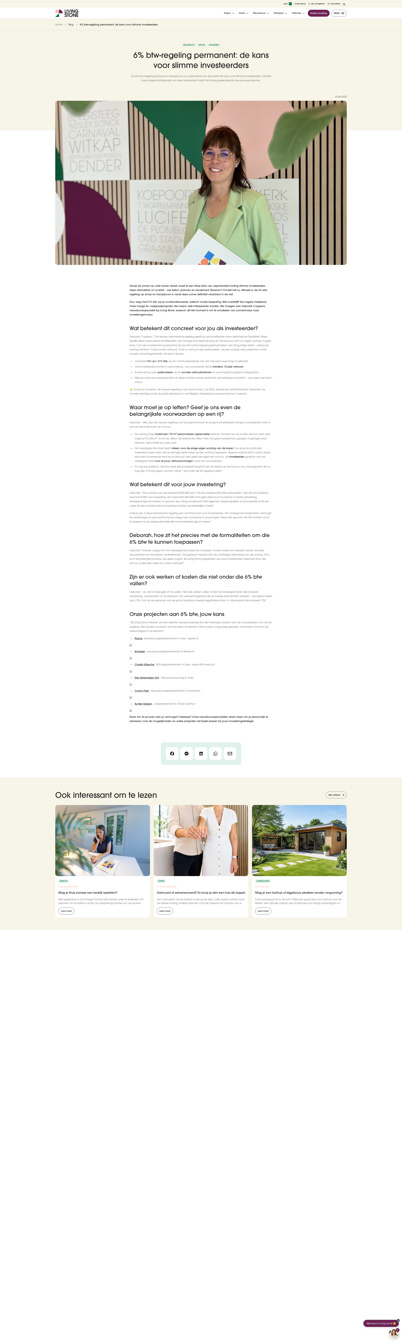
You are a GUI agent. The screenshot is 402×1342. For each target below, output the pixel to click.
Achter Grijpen (143, 703)
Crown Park (142, 690)
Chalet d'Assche (144, 664)
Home (58, 24)
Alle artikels (334, 795)
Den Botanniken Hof (147, 677)
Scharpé (140, 651)
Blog (71, 24)
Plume (138, 638)
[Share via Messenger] (186, 753)
